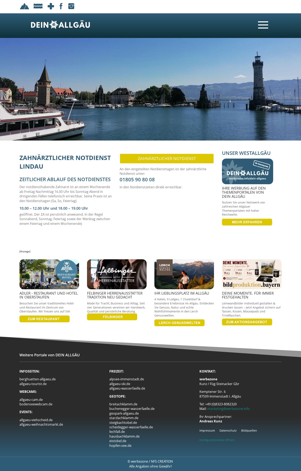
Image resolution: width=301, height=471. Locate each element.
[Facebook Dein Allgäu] (61, 10)
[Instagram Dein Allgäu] (71, 10)
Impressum (207, 430)
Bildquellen (249, 430)
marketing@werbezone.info (228, 408)
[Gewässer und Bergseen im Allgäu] (38, 10)
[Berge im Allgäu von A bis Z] (24, 10)
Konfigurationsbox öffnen (216, 440)
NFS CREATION (162, 461)
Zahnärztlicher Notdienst (167, 158)
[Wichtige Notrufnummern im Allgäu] (51, 10)
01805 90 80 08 (137, 179)
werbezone (139, 461)
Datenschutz (228, 430)
